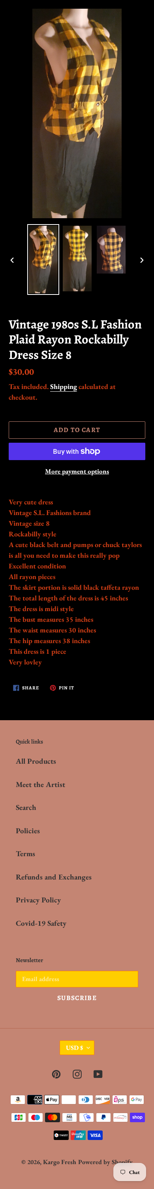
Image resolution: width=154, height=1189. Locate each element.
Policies (28, 831)
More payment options (77, 471)
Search (26, 807)
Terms (25, 854)
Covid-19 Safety (41, 923)
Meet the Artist (40, 784)
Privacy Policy (38, 900)
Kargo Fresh (59, 1162)
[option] (43, 259)
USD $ (74, 1048)
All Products (36, 761)
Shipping (63, 386)
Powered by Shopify (105, 1162)
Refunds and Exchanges (54, 877)
